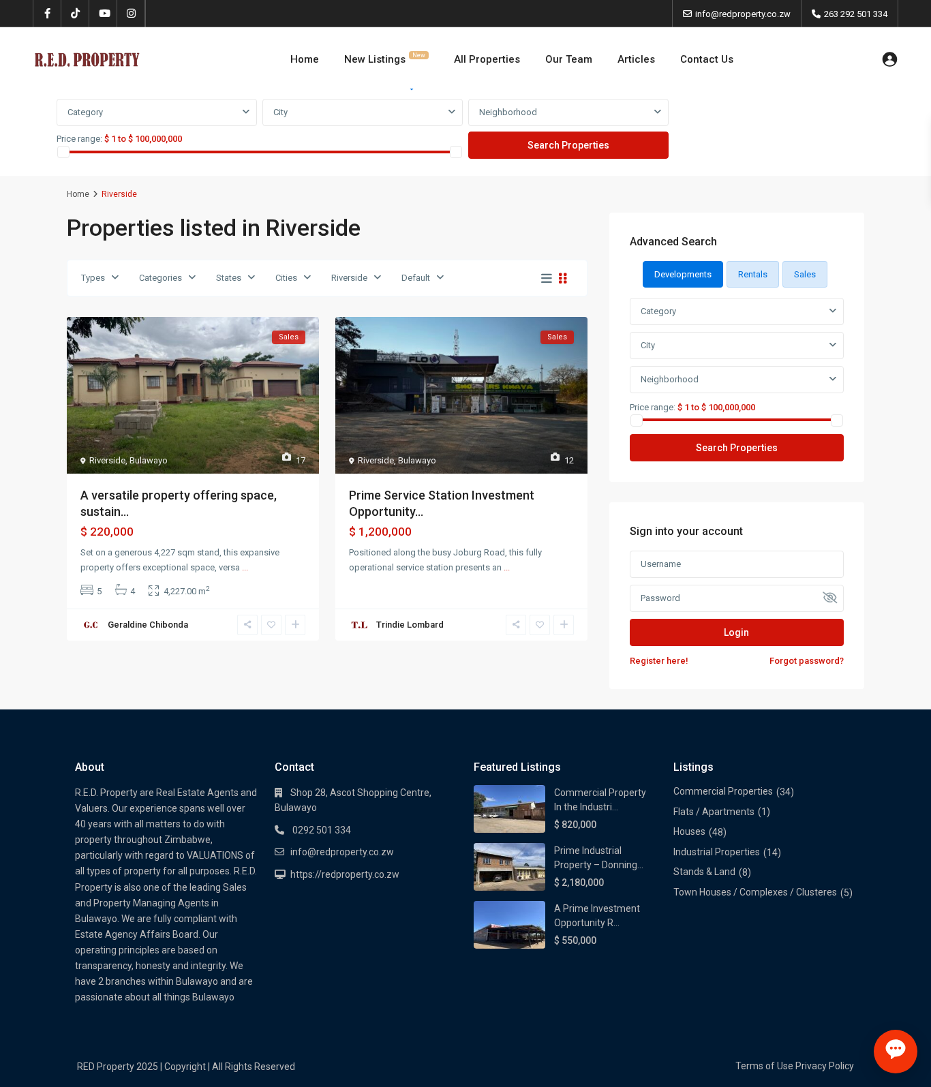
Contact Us (706, 59)
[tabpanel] (465, 129)
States (228, 278)
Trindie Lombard (410, 624)
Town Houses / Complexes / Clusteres (755, 892)
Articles (636, 59)
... (245, 567)
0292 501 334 (320, 830)
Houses (689, 831)
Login (736, 632)
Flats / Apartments (713, 811)
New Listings (384, 58)
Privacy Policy (824, 1065)
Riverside (349, 278)
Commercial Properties (723, 791)
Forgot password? (806, 661)
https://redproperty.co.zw (344, 874)
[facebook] (47, 13)
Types (93, 278)
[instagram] (131, 13)
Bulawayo (148, 460)
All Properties (487, 59)
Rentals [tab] (752, 274)
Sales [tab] (805, 274)
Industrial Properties (716, 851)
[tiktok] (75, 13)
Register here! (659, 661)
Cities (286, 278)
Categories (160, 278)
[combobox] (157, 112)
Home (304, 59)
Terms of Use (764, 1065)
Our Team (568, 59)
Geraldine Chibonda (148, 624)
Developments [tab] (683, 274)
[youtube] (103, 13)
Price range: (79, 139)
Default (415, 278)
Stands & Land (704, 871)
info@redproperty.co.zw (342, 851)
